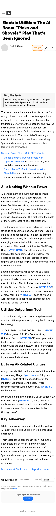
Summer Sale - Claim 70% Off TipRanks (23, 153)
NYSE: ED (26, 294)
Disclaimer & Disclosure (14, 469)
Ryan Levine (30, 375)
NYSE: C (6, 379)
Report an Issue (40, 469)
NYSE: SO (46, 386)
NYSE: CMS (15, 250)
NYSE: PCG (45, 287)
